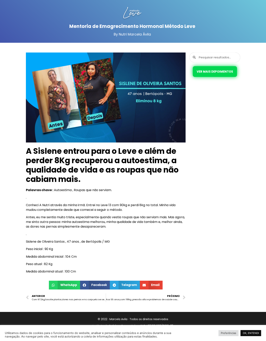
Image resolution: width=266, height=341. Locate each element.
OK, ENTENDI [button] (251, 333)
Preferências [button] (228, 333)
